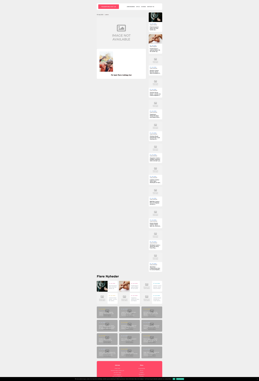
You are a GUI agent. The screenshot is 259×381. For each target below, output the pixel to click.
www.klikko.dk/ (118, 376)
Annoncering (131, 6)
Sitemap (142, 376)
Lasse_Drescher (153, 68)
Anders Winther (153, 24)
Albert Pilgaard (153, 46)
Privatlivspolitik (180, 378)
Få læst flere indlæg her (121, 75)
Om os (138, 6)
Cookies (143, 6)
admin (107, 14)
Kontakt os (150, 6)
